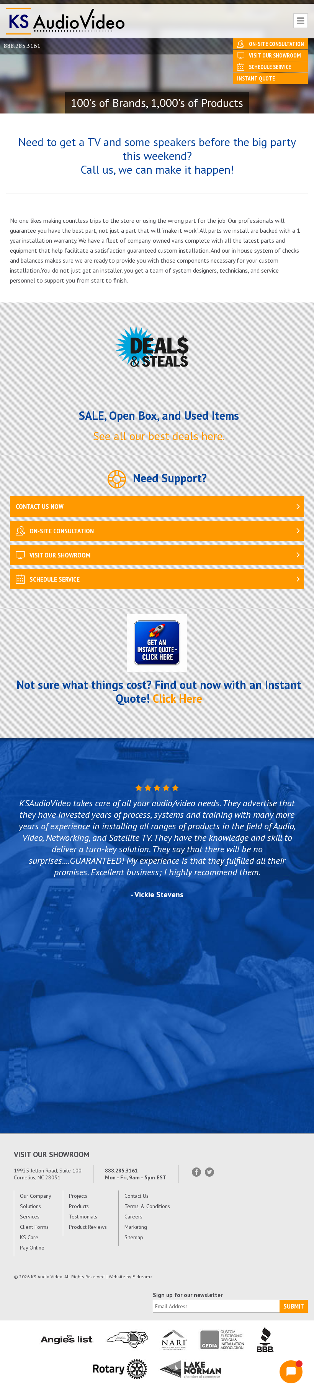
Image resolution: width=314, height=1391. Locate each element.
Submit (293, 1306)
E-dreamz (142, 1276)
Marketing (135, 1226)
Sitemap (133, 1237)
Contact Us (136, 1195)
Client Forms (34, 1226)
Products (79, 1206)
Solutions (30, 1206)
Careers (133, 1216)
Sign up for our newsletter (187, 1295)
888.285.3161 (22, 45)
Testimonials (83, 1216)
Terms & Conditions (147, 1206)
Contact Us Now (40, 506)
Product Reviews (88, 1226)
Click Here (177, 698)
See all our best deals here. (159, 435)
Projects (78, 1195)
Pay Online (32, 1247)
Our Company (35, 1195)
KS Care (29, 1237)
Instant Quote (256, 78)
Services (29, 1216)
